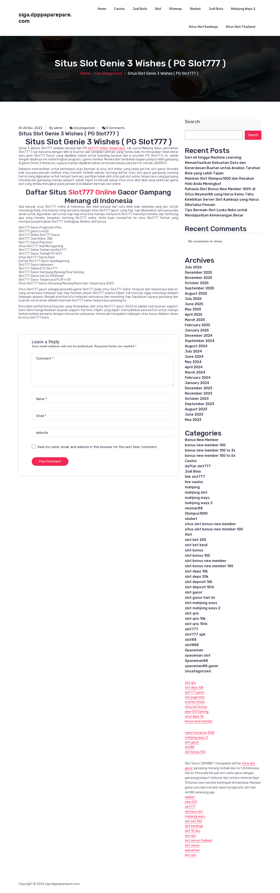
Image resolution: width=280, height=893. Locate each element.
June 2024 (194, 356)
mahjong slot (196, 492)
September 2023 (199, 404)
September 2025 (199, 288)
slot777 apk (195, 634)
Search (192, 121)
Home (102, 9)
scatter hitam (195, 702)
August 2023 (196, 409)
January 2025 (197, 330)
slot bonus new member (205, 561)
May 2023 (193, 420)
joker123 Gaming (196, 712)
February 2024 (197, 378)
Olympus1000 (196, 513)
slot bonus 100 (197, 555)
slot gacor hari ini (200, 597)
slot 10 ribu (192, 831)
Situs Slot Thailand (240, 27)
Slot (158, 9)
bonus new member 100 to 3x (210, 450)
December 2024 (198, 335)
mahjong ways (197, 498)
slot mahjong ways (201, 603)
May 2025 (193, 309)
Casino (119, 9)
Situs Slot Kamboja (203, 27)
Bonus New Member (202, 440)
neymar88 (194, 508)
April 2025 (193, 314)
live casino (194, 482)
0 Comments (115, 128)
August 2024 (196, 346)
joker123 (191, 802)
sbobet (191, 519)
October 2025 (197, 283)
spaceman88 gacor (202, 666)
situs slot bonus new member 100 (214, 529)
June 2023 (194, 414)
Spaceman (194, 650)
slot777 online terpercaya (106, 148)
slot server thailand (198, 840)
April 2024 (194, 367)
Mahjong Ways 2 (243, 9)
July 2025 (193, 299)
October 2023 (197, 399)
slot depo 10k (196, 571)
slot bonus (194, 550)
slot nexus (192, 845)
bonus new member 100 (205, 445)
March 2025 (195, 320)
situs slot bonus (196, 707)
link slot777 (195, 477)
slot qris (192, 613)
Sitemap (175, 9)
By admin (56, 128)
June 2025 (194, 304)
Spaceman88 (196, 661)
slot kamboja (194, 826)
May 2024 (193, 362)
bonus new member (199, 721)
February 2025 (197, 325)
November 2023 (198, 393)
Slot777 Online (92, 192)
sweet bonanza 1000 (200, 733)
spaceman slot (197, 655)
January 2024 (197, 383)
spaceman (192, 850)
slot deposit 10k (198, 582)
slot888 (192, 645)
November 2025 (198, 278)
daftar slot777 (198, 466)
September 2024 (199, 341)
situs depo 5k (194, 716)
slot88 (190, 640)
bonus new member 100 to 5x (210, 456)
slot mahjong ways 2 (202, 608)
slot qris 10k (195, 619)
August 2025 (196, 293)
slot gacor (194, 592)
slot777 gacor (194, 692)
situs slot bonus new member (210, 524)
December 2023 (198, 388)
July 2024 (193, 351)
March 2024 (195, 372)
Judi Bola (140, 9)
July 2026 (193, 267)
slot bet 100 (193, 821)
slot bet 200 (195, 540)
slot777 (191, 629)
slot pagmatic (195, 697)
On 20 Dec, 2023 (30, 128)
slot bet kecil (196, 545)
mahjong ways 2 (199, 503)
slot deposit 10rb (199, 587)
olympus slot (194, 811)
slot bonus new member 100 (209, 566)
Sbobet (195, 9)
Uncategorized (108, 73)
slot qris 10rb (196, 624)
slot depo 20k (196, 576)
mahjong (192, 487)
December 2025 (198, 272)
